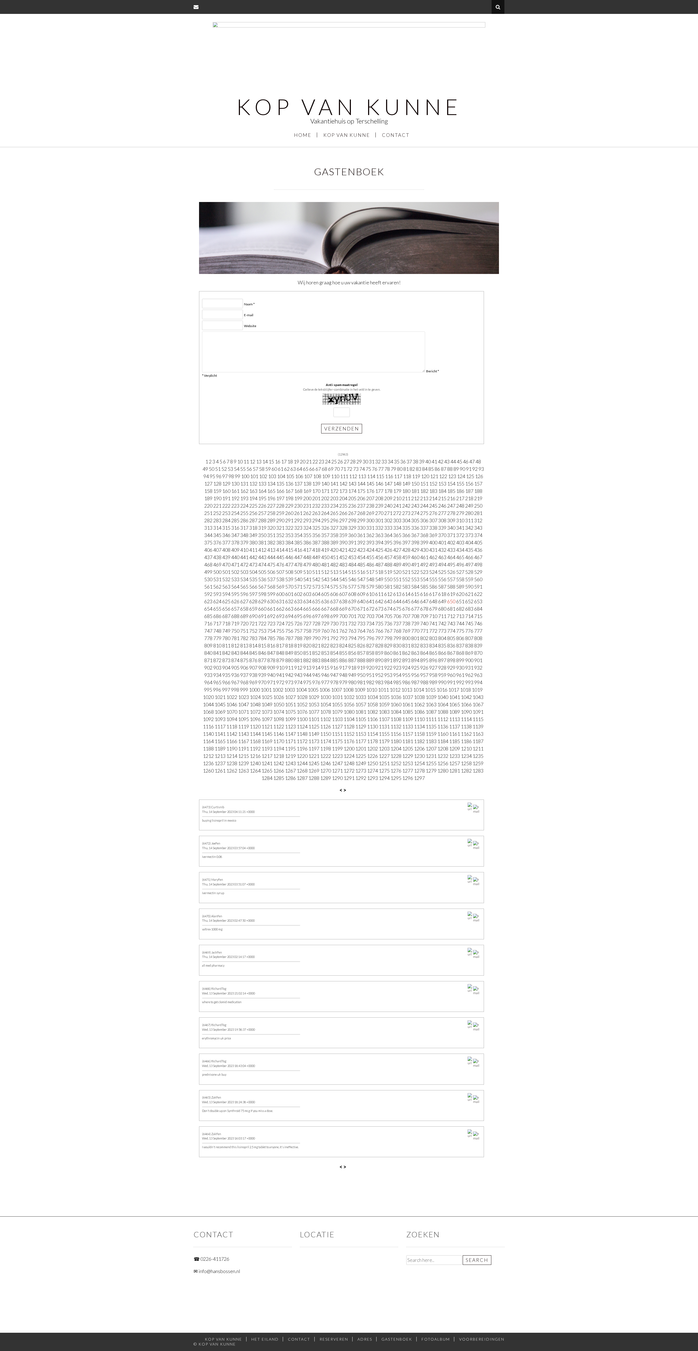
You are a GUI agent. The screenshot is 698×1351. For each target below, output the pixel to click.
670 (352, 609)
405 (478, 542)
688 (235, 616)
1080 (349, 712)
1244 (302, 763)
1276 (395, 771)
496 (460, 565)
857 (361, 653)
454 (361, 557)
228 (280, 506)
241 (397, 506)
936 (235, 675)
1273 (360, 771)
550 (388, 579)
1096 (255, 719)
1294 (384, 778)
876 (253, 660)
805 (451, 638)
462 (433, 557)
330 (361, 528)
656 (226, 609)
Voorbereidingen (481, 1339)
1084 (395, 712)
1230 (419, 756)
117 (398, 476)
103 (272, 476)
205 (352, 498)
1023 (243, 697)
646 (415, 601)
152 (433, 484)
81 (406, 469)
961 (460, 675)
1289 (325, 778)
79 (393, 469)
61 (280, 469)
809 (208, 646)
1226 (372, 756)
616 (424, 594)
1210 (466, 749)
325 (316, 528)
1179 (384, 741)
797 (379, 638)
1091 (478, 712)
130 (235, 484)
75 (368, 469)
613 (397, 594)
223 (235, 506)
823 (334, 646)
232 (316, 506)
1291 (349, 778)
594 (226, 594)
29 (359, 462)
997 (226, 690)
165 (271, 491)
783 (253, 638)
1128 (349, 726)
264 (325, 513)
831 (406, 646)
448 (307, 557)
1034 (372, 697)
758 (307, 631)
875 (244, 660)
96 (218, 476)
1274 (372, 771)
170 (316, 491)
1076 (302, 712)
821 (316, 646)
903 (217, 668)
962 (469, 675)
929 (451, 668)
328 (343, 528)
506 (271, 572)
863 (415, 653)
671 (361, 609)
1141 (220, 734)
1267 (290, 771)
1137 (454, 726)
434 (460, 550)
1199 (337, 749)
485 (361, 565)
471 (235, 565)
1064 (442, 704)
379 (244, 542)
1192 (255, 749)
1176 (349, 741)
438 (217, 557)
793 (343, 638)
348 (244, 535)
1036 (395, 697)
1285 (278, 778)
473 (253, 565)
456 (379, 557)
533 (235, 579)
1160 (442, 734)
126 (479, 476)
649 (442, 601)
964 (208, 682)
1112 (442, 719)
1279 (431, 771)
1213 (220, 756)
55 (243, 469)
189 (208, 498)
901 (478, 660)
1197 (313, 749)
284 (226, 520)
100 (245, 476)
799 (397, 638)
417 (307, 550)
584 (415, 587)
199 (298, 498)
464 (451, 557)
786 (280, 638)
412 (262, 550)
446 (289, 557)
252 (217, 513)
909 (271, 668)
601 (289, 594)
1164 (208, 741)
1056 (349, 704)
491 (415, 565)
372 (460, 535)
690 (253, 616)
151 (424, 484)
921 (379, 668)
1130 (372, 726)
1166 (231, 741)
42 (440, 462)
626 (235, 601)
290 (280, 520)
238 (370, 506)
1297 (419, 778)
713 (460, 616)
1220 (302, 756)
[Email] (196, 7)
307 (433, 520)
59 (268, 469)
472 (244, 565)
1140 (208, 734)
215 (442, 498)
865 (433, 653)
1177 (360, 741)
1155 (384, 734)
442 (253, 557)
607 (343, 594)
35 (396, 462)
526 (451, 572)
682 (460, 609)
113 (362, 476)
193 (244, 498)
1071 (243, 712)
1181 (407, 741)
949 (352, 675)
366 (406, 535)
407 (217, 550)
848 (280, 653)
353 (289, 535)
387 (316, 542)
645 (406, 601)
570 (289, 587)
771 (424, 631)
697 (316, 616)
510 (307, 572)
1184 (442, 741)
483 (343, 565)
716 (208, 623)
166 (280, 491)
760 (325, 631)
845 (253, 653)
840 (208, 653)
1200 (349, 749)
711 (442, 616)
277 (442, 513)
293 (307, 520)
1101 (313, 719)
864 (424, 653)
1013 (406, 690)
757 (298, 631)
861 (397, 653)
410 (244, 550)
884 (325, 660)
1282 (466, 771)
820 (307, 646)
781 (235, 638)
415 (289, 550)
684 (478, 609)
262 (307, 513)
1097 (266, 719)
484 (352, 565)
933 (208, 675)
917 (343, 668)
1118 (231, 726)
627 (244, 601)
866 (442, 653)
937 (244, 675)
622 (478, 594)
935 (226, 675)
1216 (255, 756)
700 (343, 616)
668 (334, 609)
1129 (360, 726)
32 (378, 462)
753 (262, 631)
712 (451, 616)
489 (397, 565)
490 (406, 565)
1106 (372, 719)
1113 (454, 719)
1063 (431, 704)
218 (469, 498)
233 (325, 506)
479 (307, 565)
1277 (407, 771)
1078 (325, 712)
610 (370, 594)
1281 (454, 771)
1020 (208, 697)
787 (289, 638)
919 (361, 668)
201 (316, 498)
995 (208, 690)
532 (226, 579)
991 (451, 682)
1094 (231, 719)
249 (469, 506)
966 (226, 682)
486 (370, 565)
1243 (290, 763)
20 (302, 462)
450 (325, 557)
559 (469, 579)
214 (433, 498)
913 (307, 668)
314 (217, 528)
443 (262, 557)
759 (316, 631)
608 (352, 594)
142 (343, 484)
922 (388, 668)
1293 (372, 778)
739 (415, 623)
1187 (478, 741)
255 (244, 513)
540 (298, 579)
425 (379, 550)
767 (388, 631)
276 (433, 513)
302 (388, 520)
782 (244, 638)
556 (442, 579)
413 (271, 550)
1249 (360, 763)
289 (271, 520)
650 (451, 601)
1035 (384, 697)
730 (334, 623)
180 (406, 491)
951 (370, 675)
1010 (371, 690)
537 (271, 579)
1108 (395, 719)
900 (469, 660)
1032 (349, 697)
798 (388, 638)
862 (406, 653)
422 (352, 550)
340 (451, 528)
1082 (372, 712)
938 (253, 675)
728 (316, 623)
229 (289, 506)
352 (280, 535)
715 (478, 616)
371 (451, 535)
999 (244, 690)
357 (325, 535)
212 (415, 498)
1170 (278, 741)
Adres (364, 1339)
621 (469, 594)
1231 (431, 756)
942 (289, 675)
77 (381, 469)
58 (261, 469)
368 (424, 535)
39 (422, 462)
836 (451, 646)
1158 (419, 734)
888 (361, 660)
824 (343, 646)
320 (271, 528)
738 (406, 623)
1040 (442, 697)
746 (478, 623)
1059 (384, 704)
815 (262, 646)
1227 (384, 756)
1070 (231, 712)
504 (253, 572)
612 (388, 594)
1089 (454, 712)
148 (397, 484)
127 (208, 484)
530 (208, 579)
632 (289, 601)
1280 (442, 771)
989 (433, 682)
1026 (278, 697)
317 (244, 528)
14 (265, 462)
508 (289, 572)
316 (235, 528)
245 (433, 506)
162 (244, 491)
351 (271, 535)
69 (330, 469)
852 (316, 653)
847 (271, 653)
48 (478, 462)
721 (253, 623)
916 (334, 668)
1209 (454, 749)
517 (370, 572)
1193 (266, 749)
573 (316, 587)
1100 (302, 719)
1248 (349, 763)
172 (334, 491)
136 (289, 484)
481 (325, 565)
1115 (478, 719)
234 (334, 506)
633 (298, 601)
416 (298, 550)
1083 (384, 712)
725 (289, 623)
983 (379, 682)
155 (460, 484)
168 (298, 491)
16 (277, 462)
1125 (313, 726)
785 (271, 638)
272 (397, 513)
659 (253, 609)
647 (424, 601)
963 (478, 675)
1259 (478, 763)
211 (406, 498)
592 (208, 594)
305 (415, 520)
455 (370, 557)
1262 (231, 771)
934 (217, 675)
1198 (325, 749)
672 (370, 609)
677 (415, 609)
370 (442, 535)
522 (415, 572)
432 (442, 550)
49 (205, 469)
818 (289, 646)
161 (235, 491)
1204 (395, 749)
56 (249, 469)
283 (217, 520)
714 (469, 616)
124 (461, 476)
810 (217, 646)
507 (280, 572)
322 (289, 528)
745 (469, 623)
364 (388, 535)
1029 (313, 697)
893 (406, 660)
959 (442, 675)
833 (424, 646)
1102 (325, 719)
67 (318, 469)
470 (226, 565)
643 (388, 601)
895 (424, 660)
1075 (290, 712)
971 (271, 682)
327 (334, 528)
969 (253, 682)
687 (226, 616)
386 (307, 542)
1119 (243, 726)
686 (217, 616)
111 (344, 476)
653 (478, 601)
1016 (442, 690)
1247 (337, 763)
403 (460, 542)
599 (271, 594)
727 (307, 623)
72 (349, 469)
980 (352, 682)
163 (253, 491)
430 (424, 550)
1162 (466, 734)
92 (475, 469)
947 (334, 675)
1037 (407, 697)
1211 (478, 749)
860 (388, 653)
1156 (395, 734)
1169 (266, 741)
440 (235, 557)
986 (406, 682)
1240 (255, 763)
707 (406, 616)
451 (334, 557)
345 (217, 535)
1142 (231, 734)
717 (217, 623)
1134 (419, 726)
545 (343, 579)
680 (442, 609)
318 (253, 528)
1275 (384, 771)
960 (451, 675)
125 (470, 476)
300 (370, 520)
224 (244, 506)
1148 (302, 734)
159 (217, 491)
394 (379, 542)
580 (379, 587)
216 (451, 498)
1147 (290, 734)
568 (271, 587)
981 (361, 682)
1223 (337, 756)
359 (343, 535)
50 (211, 469)
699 (334, 616)
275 (424, 513)
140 (325, 484)
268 (361, 513)
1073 (266, 712)
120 (425, 476)
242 (406, 506)
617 (433, 594)
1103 (337, 719)
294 (316, 520)
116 (389, 476)
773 (442, 631)
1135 (431, 726)
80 (399, 469)
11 (246, 462)
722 (262, 623)
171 (325, 491)
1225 (360, 756)
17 (284, 462)
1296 (407, 778)
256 (253, 513)
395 (388, 542)
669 (343, 609)
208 (379, 498)
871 (208, 660)
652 (469, 601)
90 (462, 469)
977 (325, 682)
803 (433, 638)
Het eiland (265, 1339)
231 (307, 506)
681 (451, 609)
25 (334, 462)
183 (433, 491)
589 (460, 587)
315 (226, 528)
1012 (395, 690)
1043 (478, 697)
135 (280, 484)
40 (428, 462)
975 (307, 682)
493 (433, 565)
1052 (302, 704)
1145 (266, 734)
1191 (243, 749)
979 (343, 682)
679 (433, 609)
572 (307, 587)
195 (262, 498)
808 (478, 638)
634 (307, 601)
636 (325, 601)
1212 (208, 756)
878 (271, 660)
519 (388, 572)
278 (451, 513)
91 (468, 469)
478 (298, 565)
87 (443, 469)
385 (298, 542)
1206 (419, 749)
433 (451, 550)
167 (289, 491)
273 (406, 513)
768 (397, 631)
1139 (478, 726)
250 (478, 506)
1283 (478, 771)
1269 (313, 771)
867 (451, 653)
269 (370, 513)
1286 (290, 778)
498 (478, 565)
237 (361, 506)
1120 (255, 726)
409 (235, 550)
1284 (266, 778)
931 (469, 668)
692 (271, 616)
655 (217, 609)
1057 (360, 704)
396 (397, 542)
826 (361, 646)
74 (362, 469)
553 (415, 579)
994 (478, 682)
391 (352, 542)
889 (370, 660)
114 (371, 476)
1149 (313, 734)
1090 (466, 712)
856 (352, 653)
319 (262, 528)
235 (343, 506)
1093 (220, 719)
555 (433, 579)
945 (316, 675)
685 (208, 616)
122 (443, 476)
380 (253, 542)
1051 (290, 704)
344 (208, 535)
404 (469, 542)
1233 (454, 756)
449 (316, 557)
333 (388, 528)
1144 (255, 734)
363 (379, 535)
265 (334, 513)
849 (289, 653)
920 (370, 668)
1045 (220, 704)
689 (244, 616)
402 (451, 542)
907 (253, 668)
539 (289, 579)
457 (388, 557)
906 (244, 668)
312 (478, 520)
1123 (290, 726)
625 (226, 601)
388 (325, 542)
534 (244, 579)
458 (397, 557)
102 (263, 476)
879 (280, 660)
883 (316, 660)
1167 (243, 741)
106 (299, 476)
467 (478, 557)
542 (316, 579)
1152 (349, 734)
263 (316, 513)
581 (388, 587)
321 (280, 528)
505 (262, 572)
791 (325, 638)
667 (325, 609)
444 (271, 557)
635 (316, 601)
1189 (220, 749)
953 (388, 675)
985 (397, 682)
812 (235, 646)
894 (415, 660)
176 (370, 491)
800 (406, 638)
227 (271, 506)
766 (379, 631)
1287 (302, 778)
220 (208, 506)
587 (442, 587)
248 (460, 506)
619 (451, 594)
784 (262, 638)
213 (424, 498)
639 (352, 601)
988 (424, 682)
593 (217, 594)
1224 (349, 756)
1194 (278, 749)
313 (208, 528)
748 (217, 631)
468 (208, 565)
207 (370, 498)
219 (478, 498)
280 (469, 513)
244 (424, 506)
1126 (325, 726)
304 (406, 520)
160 (226, 491)
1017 (453, 690)
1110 (419, 719)
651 (460, 601)
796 (370, 638)
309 (451, 520)
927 (433, 668)
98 (231, 476)
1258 (466, 763)
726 (298, 623)
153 (442, 484)
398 (415, 542)
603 (307, 594)
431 (433, 550)
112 (353, 476)
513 (334, 572)
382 (271, 542)
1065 (454, 704)
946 (325, 675)
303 (397, 520)
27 (346, 462)
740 (424, 623)
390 (343, 542)
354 (298, 535)
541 (307, 579)
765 (370, 631)
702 (361, 616)
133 (262, 484)
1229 (407, 756)
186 (460, 491)
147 (388, 484)
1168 (255, 741)
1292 (360, 778)
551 (397, 579)
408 (226, 550)
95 (212, 476)
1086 (419, 712)
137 (298, 484)
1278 (419, 771)
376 (217, 542)
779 (217, 638)
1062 (419, 704)
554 (424, 579)
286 (244, 520)
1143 (243, 734)
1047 (243, 704)
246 (442, 506)
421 (343, 550)
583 (406, 587)
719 (235, 623)
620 (460, 594)
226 (262, 506)
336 (415, 528)
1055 (337, 704)
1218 (278, 756)
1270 (325, 771)
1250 (372, 763)
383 (280, 542)
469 (217, 565)
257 (262, 513)
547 (361, 579)
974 (298, 682)
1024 (255, 697)
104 (281, 476)
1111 (431, 719)
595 (235, 594)
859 (379, 653)
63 (293, 469)
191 (226, 498)
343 (478, 528)
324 (307, 528)
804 (442, 638)
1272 (349, 771)
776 (469, 631)
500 (217, 572)
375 (208, 542)
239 (379, 506)
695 (298, 616)
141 (334, 484)
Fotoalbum (436, 1339)
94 (206, 476)
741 (433, 623)
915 (325, 668)
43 (447, 462)
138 (307, 484)
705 (388, 616)
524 (433, 572)
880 (289, 660)
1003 (289, 690)
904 (226, 668)
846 (262, 653)
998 (235, 690)
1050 (278, 704)
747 (208, 631)
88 (450, 469)
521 (406, 572)
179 (397, 491)
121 (434, 476)
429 (415, 550)
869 (469, 653)
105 (290, 476)
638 (343, 601)
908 (262, 668)
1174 (325, 741)
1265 (266, 771)
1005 (313, 690)
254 (235, 513)
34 (390, 462)
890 (379, 660)
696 (307, 616)
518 (379, 572)
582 (397, 587)
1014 (418, 690)
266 (343, 513)
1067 (478, 704)
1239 (243, 763)
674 (388, 609)
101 (254, 476)
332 (379, 528)
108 (317, 476)
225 (253, 506)
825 (352, 646)
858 (370, 653)
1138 (466, 726)
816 (271, 646)
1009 (359, 690)
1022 (231, 697)
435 (469, 550)
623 (208, 601)
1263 (243, 771)
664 (298, 609)
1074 (278, 712)
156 (469, 484)
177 (379, 491)
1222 (325, 756)
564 (235, 587)
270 (379, 513)
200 (307, 498)
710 (433, 616)
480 (316, 565)
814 (253, 646)
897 (442, 660)
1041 (454, 697)
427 (397, 550)
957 (424, 675)
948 (343, 675)
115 (380, 476)
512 (325, 572)
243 (415, 506)
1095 (243, 719)
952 (379, 675)
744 (460, 623)
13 (258, 462)
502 (235, 572)
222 (226, 506)
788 (298, 638)
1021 (220, 697)
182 (424, 491)
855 (343, 653)
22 (315, 462)
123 (452, 476)
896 (433, 660)
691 (262, 616)
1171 (290, 741)
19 (296, 462)
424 (370, 550)
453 (352, 557)
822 (325, 646)
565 (244, 587)
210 (397, 498)
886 (343, 660)
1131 (384, 726)
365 (397, 535)
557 (451, 579)
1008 (348, 690)
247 (451, 506)
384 (289, 542)
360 (352, 535)
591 (478, 587)
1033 (360, 697)
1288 (313, 778)
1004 (301, 690)
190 (217, 498)
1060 (395, 704)
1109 (407, 719)
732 (352, 623)
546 (352, 579)
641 (370, 601)
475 (271, 565)
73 (356, 469)
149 (406, 484)
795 (361, 638)
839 (478, 646)
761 (334, 631)
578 (361, 587)
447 (298, 557)
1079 (337, 712)
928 (442, 668)
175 (361, 491)
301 (379, 520)
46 (465, 462)
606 (334, 594)
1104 (349, 719)
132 (253, 484)
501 (226, 572)
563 (226, 587)
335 (406, 528)
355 (307, 535)
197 (280, 498)
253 (226, 513)
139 (316, 484)
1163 (478, 734)
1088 (442, 712)
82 (412, 469)
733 (361, 623)
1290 (337, 778)
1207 (431, 749)
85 (431, 469)
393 (370, 542)
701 (352, 616)
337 (424, 528)
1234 (466, 756)
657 (235, 609)
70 (337, 469)
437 (208, 557)
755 (280, 631)
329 (352, 528)
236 (352, 506)
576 (343, 587)
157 (478, 484)
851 (307, 653)
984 (388, 682)
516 (361, 572)
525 (442, 572)
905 (235, 668)
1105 (360, 719)
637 (334, 601)
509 (298, 572)
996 (217, 690)
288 (262, 520)
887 (352, 660)
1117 (220, 726)
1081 (360, 712)
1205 (407, 749)
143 (352, 484)
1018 (465, 690)
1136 (442, 726)
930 (460, 668)
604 (316, 594)
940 (271, 675)
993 (469, 682)
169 (307, 491)
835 (442, 646)
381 (262, 542)
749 (226, 631)
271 (388, 513)
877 (262, 660)
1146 (278, 734)
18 (290, 462)
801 (415, 638)
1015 (430, 690)
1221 (313, 756)
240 (388, 506)
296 (334, 520)
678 (424, 609)
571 (298, 587)
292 (298, 520)
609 (361, 594)
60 (274, 469)
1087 (431, 712)
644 (397, 601)
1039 (431, 697)
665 (307, 609)
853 (325, 653)
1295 (395, 778)
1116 (208, 726)
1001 (266, 690)
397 (406, 542)
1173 (313, 741)
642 (379, 601)
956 (415, 675)
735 (379, 623)
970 (262, 682)
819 (298, 646)
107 (308, 476)
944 (307, 675)
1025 (266, 697)
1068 (208, 712)
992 (460, 682)
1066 (466, 704)
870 (478, 653)
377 (226, 542)
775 (460, 631)
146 (379, 484)
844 (244, 653)
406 (208, 550)
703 (370, 616)
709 (424, 616)
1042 (466, 697)
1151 (337, 734)
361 (361, 535)
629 (262, 601)
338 (433, 528)
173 (343, 491)
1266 (278, 771)
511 (316, 572)
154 (451, 484)
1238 (231, 763)
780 (226, 638)
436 (478, 550)
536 (262, 579)
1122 (278, 726)
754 (271, 631)
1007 (336, 690)
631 (280, 601)
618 (442, 594)
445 (280, 557)
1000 (254, 690)
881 (298, 660)
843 (235, 653)
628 (253, 601)
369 (433, 535)
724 (280, 623)
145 (370, 484)
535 (253, 579)
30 (365, 462)
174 (352, 491)
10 (240, 462)
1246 (325, 763)
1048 (255, 704)
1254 (419, 763)
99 (237, 476)
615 (415, 594)
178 (388, 491)
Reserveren (334, 1339)
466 (469, 557)
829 (388, 646)
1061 (407, 704)
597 (253, 594)
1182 (419, 741)
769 (406, 631)
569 (280, 587)
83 (418, 469)
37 (409, 462)
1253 (407, 763)
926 (424, 668)
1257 (454, 763)
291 (289, 520)
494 (442, 565)
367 (415, 535)
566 (253, 587)
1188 (208, 749)
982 (370, 682)
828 (379, 646)
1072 (255, 712)
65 (305, 469)
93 (481, 469)
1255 (431, 763)
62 (287, 469)
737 (397, 623)
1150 (325, 734)
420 (334, 550)
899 (460, 660)
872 (217, 660)
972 (280, 682)
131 (244, 484)
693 (280, 616)
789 (307, 638)
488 (388, 565)
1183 (431, 741)
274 (415, 513)
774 (451, 631)
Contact (396, 134)
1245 (313, 763)
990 (442, 682)
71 (343, 469)
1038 (419, 697)
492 (424, 565)
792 (334, 638)
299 (361, 520)
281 (478, 513)
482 (334, 565)
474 (262, 565)
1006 (324, 690)
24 (327, 462)
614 (406, 594)
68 (324, 469)
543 (325, 579)
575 (334, 587)
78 (387, 469)
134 (271, 484)
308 (442, 520)
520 (397, 572)
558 (460, 579)
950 (361, 675)
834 (433, 646)
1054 (325, 704)
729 (325, 623)
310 (460, 520)
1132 (395, 726)
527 (460, 572)
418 (316, 550)
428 (406, 550)
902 (208, 668)
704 (379, 616)
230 (298, 506)
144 (361, 484)
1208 (442, 749)
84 (425, 469)
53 (230, 469)
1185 (454, 741)
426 (388, 550)
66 (312, 469)
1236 (208, 763)
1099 (290, 719)
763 (352, 631)
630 (271, 601)
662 (280, 609)
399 (424, 542)
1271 (337, 771)
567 (262, 587)
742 (442, 623)
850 (298, 653)
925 (415, 668)
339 (442, 528)
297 (343, 520)
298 (352, 520)
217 (460, 498)
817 (280, 646)
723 (271, 623)
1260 (208, 771)
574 (325, 587)
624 (217, 601)
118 (407, 476)
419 (325, 550)
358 (334, 535)
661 (271, 609)
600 (280, 594)
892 (397, 660)
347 (235, 535)
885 (334, 660)
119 (416, 476)
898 (451, 660)
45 (459, 462)
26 (340, 462)
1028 (302, 697)
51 (218, 469)
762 (343, 631)
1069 (220, 712)
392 (361, 542)
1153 (360, 734)
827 (370, 646)
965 (217, 682)
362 (370, 535)
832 (415, 646)
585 (424, 587)
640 (361, 601)
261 (298, 513)
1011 (383, 690)
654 (208, 609)
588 (451, 587)
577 (352, 587)
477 (289, 565)
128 (217, 484)
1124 (302, 726)
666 (316, 609)
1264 (255, 771)
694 (289, 616)
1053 (313, 704)
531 (217, 579)
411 (253, 550)
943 (298, 675)
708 (415, 616)
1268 (302, 771)
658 (244, 609)
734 (370, 623)
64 (299, 469)
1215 (243, 756)
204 (343, 498)
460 (415, 557)
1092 (208, 719)
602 (298, 594)
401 (442, 542)
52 (224, 469)
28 (353, 462)
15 (271, 462)
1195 (290, 749)
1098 (278, 719)
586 (433, 587)
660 (262, 609)
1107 (384, 719)
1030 (325, 697)
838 (469, 646)
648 (433, 601)
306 (424, 520)
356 (316, 535)
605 (325, 594)
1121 (266, 726)
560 (478, 579)
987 (415, 682)
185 (451, 491)
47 (472, 462)
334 (397, 528)
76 (374, 469)
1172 (302, 741)
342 (469, 528)
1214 (231, 756)
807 (469, 638)
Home (302, 134)
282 (208, 520)
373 (469, 535)
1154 (372, 734)
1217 (266, 756)
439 (226, 557)
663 (289, 609)
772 (433, 631)
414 (280, 550)
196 (271, 498)
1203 (384, 749)
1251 (384, 763)
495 (451, 565)
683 (469, 609)
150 (415, 484)
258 (271, 513)
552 (406, 579)
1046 (231, 704)
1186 (466, 741)
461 (424, 557)
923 (397, 668)
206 (361, 498)
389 (334, 542)
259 (280, 513)
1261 (220, 771)
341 (460, 528)
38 (415, 462)
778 (208, 638)
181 (415, 491)
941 (280, 675)
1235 (478, 756)
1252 (395, 763)
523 (424, 572)
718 (226, 623)
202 (325, 498)
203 (334, 498)
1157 (407, 734)
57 (255, 469)
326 (325, 528)
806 (460, 638)
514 (343, 572)
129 (226, 484)
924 (406, 668)
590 (469, 587)
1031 (337, 697)
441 (244, 557)
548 (370, 579)
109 (326, 476)
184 (442, 491)
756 (289, 631)
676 (406, 609)
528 (469, 572)
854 (334, 653)
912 (298, 668)
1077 (313, 712)
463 (442, 557)
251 (208, 513)
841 (217, 653)
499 (208, 572)
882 (307, 660)
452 (343, 557)
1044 (208, 704)
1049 (266, 704)
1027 (290, 697)
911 (289, 668)
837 (460, 646)
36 (403, 462)
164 (262, 491)
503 (244, 572)
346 (226, 535)
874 (235, 660)
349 (253, 535)
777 (478, 631)
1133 (407, 726)
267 (352, 513)
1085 (407, 712)
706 (397, 616)
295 (325, 520)
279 (460, 513)
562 (217, 587)
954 (397, 675)
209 (388, 498)
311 (469, 520)
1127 (337, 726)
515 (352, 572)
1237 (220, 763)
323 (298, 528)
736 (388, 623)
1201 (360, 749)
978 (334, 682)
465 (460, 557)
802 (424, 638)
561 (208, 587)
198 (289, 498)
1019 (477, 690)
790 (316, 638)
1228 (395, 756)
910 (280, 668)
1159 (431, 734)
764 (361, 631)
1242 (278, 763)
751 (244, 631)
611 (379, 594)
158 (208, 491)
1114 (466, 719)
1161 (454, 734)
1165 (220, 741)
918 (352, 668)
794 (352, 638)
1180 (395, 741)
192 (235, 498)
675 (397, 609)
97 (225, 476)
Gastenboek (396, 1339)
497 (469, 565)
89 (456, 469)
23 (321, 462)
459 (406, 557)
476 (280, 565)
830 (397, 646)
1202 (372, 749)
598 (262, 594)
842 (226, 653)
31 (371, 462)
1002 (277, 690)
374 (478, 535)
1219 (290, 756)
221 (217, 506)
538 (280, 579)
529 (478, 572)
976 (316, 682)
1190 (231, 749)
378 (235, 542)
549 (379, 579)
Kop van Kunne (349, 107)
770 (415, 631)
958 (433, 675)
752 (253, 631)
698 (325, 616)
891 (388, 660)
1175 (337, 741)
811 (226, 646)
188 (478, 491)
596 (244, 594)
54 (236, 469)
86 (437, 469)
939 (262, 675)
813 (244, 646)
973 (289, 682)
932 (478, 668)
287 (253, 520)
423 (361, 550)
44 (453, 462)
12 (252, 462)
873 (226, 660)
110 (335, 476)
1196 (302, 749)
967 (235, 682)
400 (433, 542)
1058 (372, 704)
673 (379, 609)
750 (235, 631)
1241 (266, 763)
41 (434, 462)
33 (384, 462)
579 (370, 587)
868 (460, 653)
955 (406, 675)
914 (316, 668)
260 (289, 513)
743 (451, 623)
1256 (442, 763)
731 (343, 623)
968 (244, 682)
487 (379, 565)
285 (235, 520)
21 (309, 462)
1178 (372, 741)
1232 (442, 756)
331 (370, 528)
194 (253, 498)
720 (244, 623)
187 (469, 491)
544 (334, 579)
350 (262, 535)
